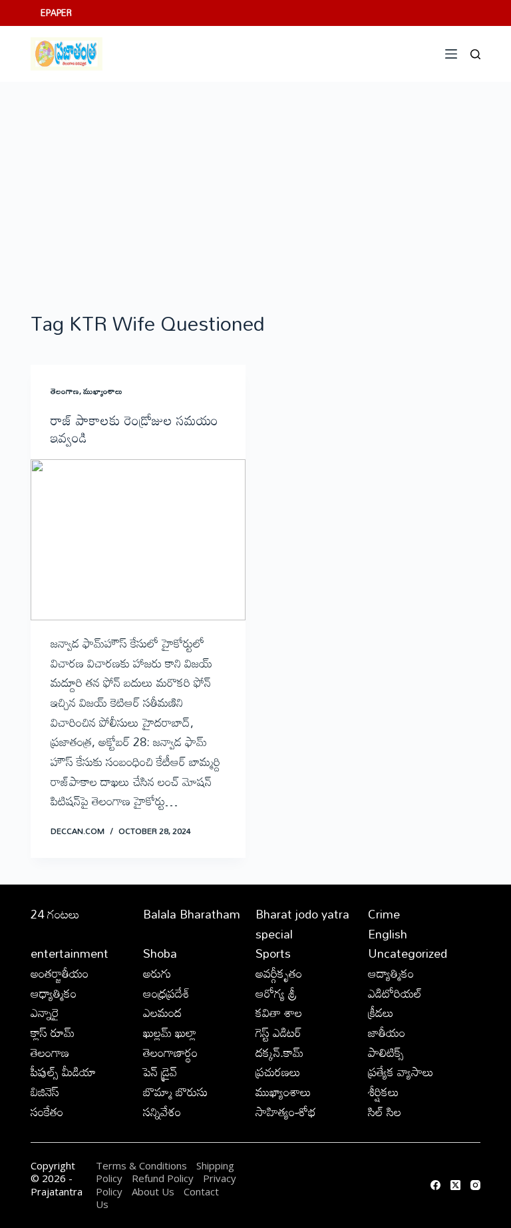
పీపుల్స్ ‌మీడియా (63, 1072)
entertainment (69, 953)
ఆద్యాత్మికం (391, 973)
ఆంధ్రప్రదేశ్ (166, 993)
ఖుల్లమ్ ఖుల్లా (169, 1032)
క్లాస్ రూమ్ (53, 1032)
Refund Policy (163, 1178)
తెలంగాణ (65, 391)
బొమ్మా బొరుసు (175, 1092)
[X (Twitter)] (455, 1185)
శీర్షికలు (383, 1092)
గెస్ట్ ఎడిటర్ (278, 1032)
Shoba (160, 953)
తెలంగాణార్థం (170, 1052)
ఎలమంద (162, 1012)
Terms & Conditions (141, 1165)
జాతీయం (386, 1032)
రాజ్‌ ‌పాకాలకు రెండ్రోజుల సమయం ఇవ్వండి (134, 429)
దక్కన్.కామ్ (279, 1052)
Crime (384, 914)
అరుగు (157, 973)
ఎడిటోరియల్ (395, 993)
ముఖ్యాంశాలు (102, 391)
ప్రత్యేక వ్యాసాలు (401, 1072)
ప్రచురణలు (278, 1072)
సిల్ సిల (384, 1112)
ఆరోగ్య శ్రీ (276, 993)
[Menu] (451, 54)
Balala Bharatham (191, 914)
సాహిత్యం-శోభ (286, 1112)
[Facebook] (435, 1185)
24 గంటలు (55, 914)
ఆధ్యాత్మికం (54, 993)
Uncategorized (407, 953)
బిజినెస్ (45, 1092)
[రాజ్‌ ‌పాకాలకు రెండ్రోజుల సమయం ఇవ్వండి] (138, 539)
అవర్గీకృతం (279, 973)
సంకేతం (47, 1112)
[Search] (475, 54)
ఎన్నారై (45, 1012)
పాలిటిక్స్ (386, 1052)
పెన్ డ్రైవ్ (160, 1072)
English (387, 934)
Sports (273, 953)
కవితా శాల (279, 1012)
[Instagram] (475, 1185)
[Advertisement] (255, 182)
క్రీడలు (381, 1012)
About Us (153, 1191)
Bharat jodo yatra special (302, 924)
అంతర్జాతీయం (59, 973)
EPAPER (56, 12)
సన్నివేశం (162, 1112)
